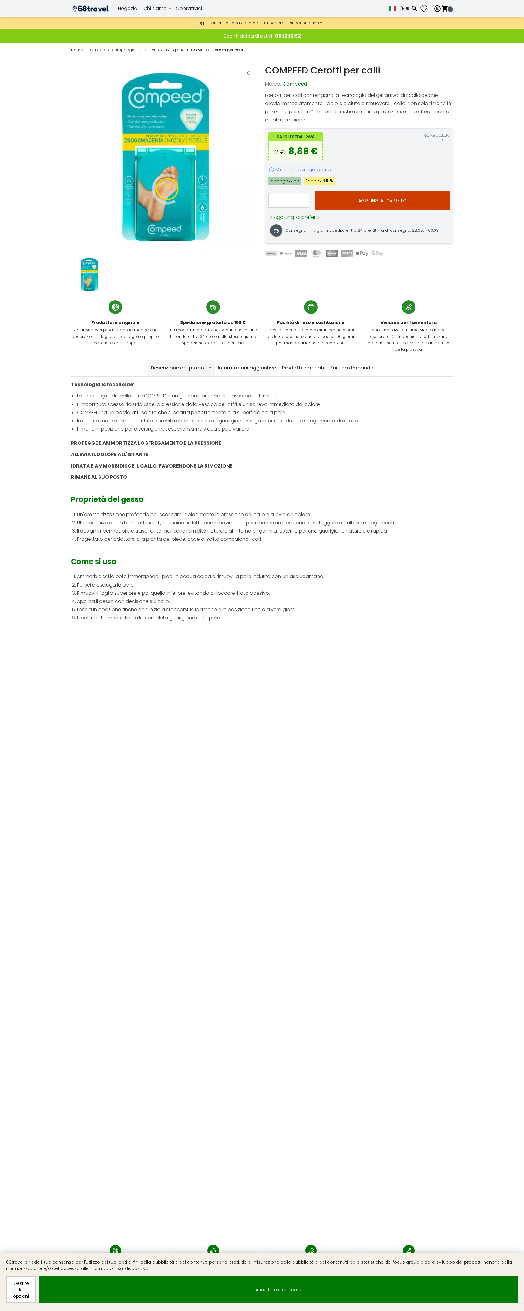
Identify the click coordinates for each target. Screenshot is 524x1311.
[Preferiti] (426, 8)
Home (77, 50)
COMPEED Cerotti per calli (217, 50)
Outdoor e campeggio (113, 50)
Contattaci (189, 8)
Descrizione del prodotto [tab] (181, 367)
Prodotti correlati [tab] (303, 367)
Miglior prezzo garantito (303, 169)
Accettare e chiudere (278, 1290)
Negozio (127, 8)
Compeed (294, 83)
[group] (165, 157)
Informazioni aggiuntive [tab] (247, 367)
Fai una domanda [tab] (352, 367)
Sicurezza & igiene (166, 50)
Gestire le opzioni (21, 1289)
